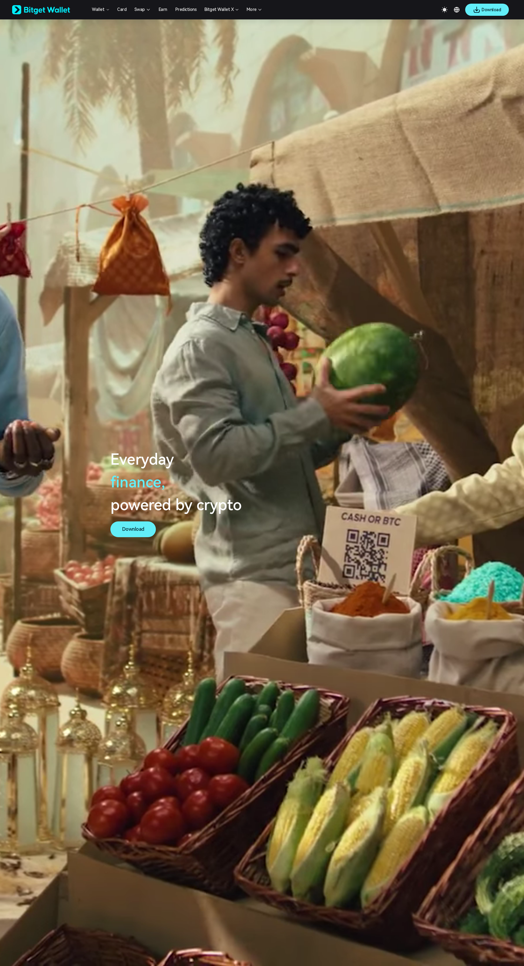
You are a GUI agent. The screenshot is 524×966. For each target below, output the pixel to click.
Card (121, 9)
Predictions (186, 9)
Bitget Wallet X (219, 9)
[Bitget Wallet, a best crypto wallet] (49, 9)
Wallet (98, 9)
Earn (163, 9)
